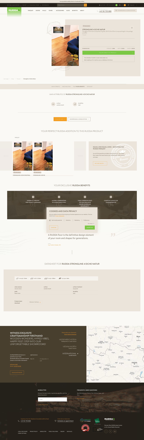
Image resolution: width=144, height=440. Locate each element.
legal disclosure (22, 431)
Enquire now (59, 119)
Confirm (53, 227)
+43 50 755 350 (17, 366)
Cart (123, 5)
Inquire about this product (107, 52)
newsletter (43, 431)
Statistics (68, 220)
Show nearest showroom (70, 334)
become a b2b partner (13, 5)
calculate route (17, 372)
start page (6, 79)
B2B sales (69, 431)
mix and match (99, 163)
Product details (34, 302)
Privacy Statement (59, 216)
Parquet (30, 10)
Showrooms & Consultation (78, 119)
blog (68, 10)
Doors (38, 10)
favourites (113, 5)
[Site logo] (109, 420)
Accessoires (60, 10)
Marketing (77, 220)
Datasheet (89, 86)
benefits (75, 10)
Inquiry (24, 5)
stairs (51, 10)
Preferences (86, 220)
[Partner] (97, 421)
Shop (12, 79)
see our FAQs (81, 398)
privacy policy (34, 431)
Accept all (90, 227)
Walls (44, 10)
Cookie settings (22, 433)
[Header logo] (13, 10)
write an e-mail (14, 364)
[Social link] (106, 431)
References (45, 5)
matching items (66, 86)
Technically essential (56, 220)
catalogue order (34, 5)
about (82, 10)
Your (78, 86)
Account (102, 5)
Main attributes (56, 86)
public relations (53, 431)
